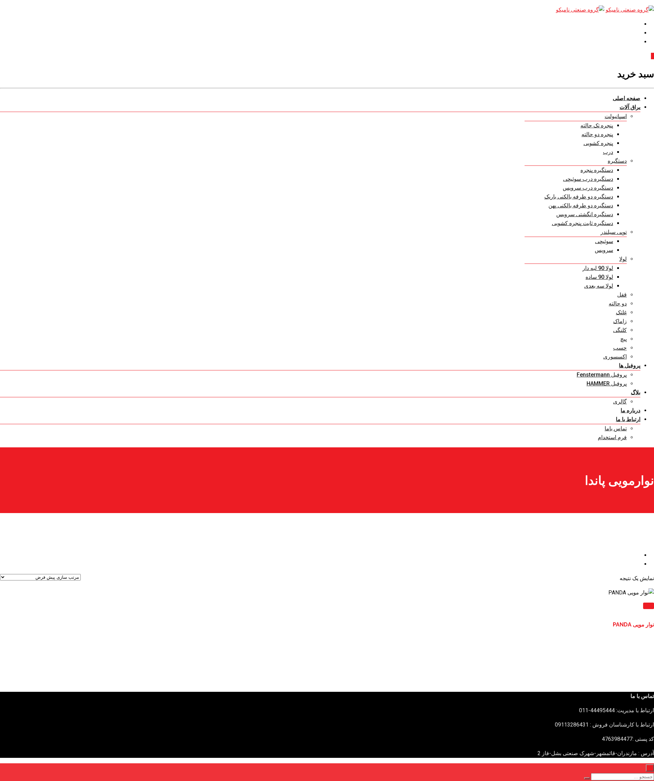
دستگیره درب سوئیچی (588, 179)
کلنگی (620, 330)
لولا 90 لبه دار (597, 268)
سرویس (604, 250)
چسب (620, 348)
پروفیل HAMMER (607, 383)
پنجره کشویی (598, 143)
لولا (623, 259)
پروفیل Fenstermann (602, 374)
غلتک (621, 312)
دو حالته (618, 303)
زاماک (620, 321)
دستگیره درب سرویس (588, 188)
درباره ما (630, 410)
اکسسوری (615, 356)
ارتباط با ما (628, 419)
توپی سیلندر (614, 232)
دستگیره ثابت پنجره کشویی (582, 223)
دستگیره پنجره (596, 170)
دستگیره (617, 161)
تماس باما (616, 428)
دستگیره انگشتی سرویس (584, 214)
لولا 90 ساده (599, 277)
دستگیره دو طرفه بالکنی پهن (580, 205)
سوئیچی (604, 241)
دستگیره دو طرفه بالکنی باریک (578, 196)
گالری (620, 401)
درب (608, 152)
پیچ (623, 339)
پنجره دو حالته (597, 134)
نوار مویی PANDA (633, 624)
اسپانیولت (616, 116)
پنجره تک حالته (596, 125)
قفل (622, 294)
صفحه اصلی (626, 98)
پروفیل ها (629, 365)
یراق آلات (630, 107)
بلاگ (635, 392)
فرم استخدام (612, 437)
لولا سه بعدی (598, 286)
